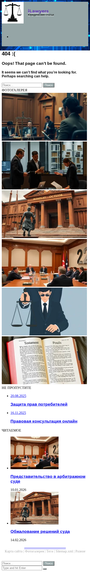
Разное (80, 551)
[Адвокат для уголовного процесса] (45, 312)
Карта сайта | (15, 551)
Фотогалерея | (35, 551)
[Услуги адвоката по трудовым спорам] (45, 166)
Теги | (51, 551)
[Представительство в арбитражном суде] (45, 263)
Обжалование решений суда (40, 531)
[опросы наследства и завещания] (45, 360)
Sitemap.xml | (65, 551)
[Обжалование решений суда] (45, 214)
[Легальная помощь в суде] (45, 117)
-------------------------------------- (45, 547)
